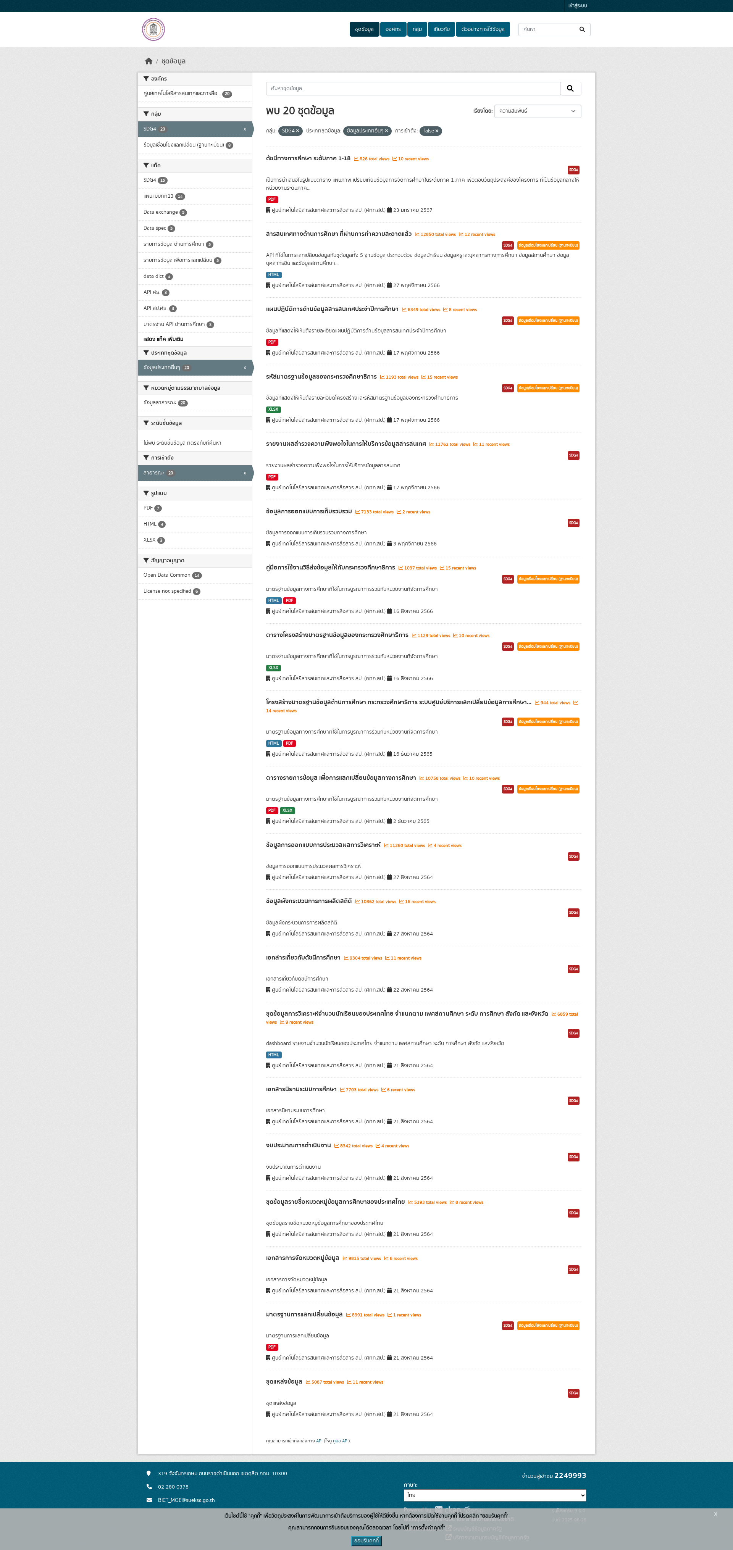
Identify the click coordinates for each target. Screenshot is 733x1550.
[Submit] (583, 29)
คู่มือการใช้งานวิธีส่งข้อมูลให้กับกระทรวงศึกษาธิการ (331, 568)
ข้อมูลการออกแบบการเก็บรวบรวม (310, 511)
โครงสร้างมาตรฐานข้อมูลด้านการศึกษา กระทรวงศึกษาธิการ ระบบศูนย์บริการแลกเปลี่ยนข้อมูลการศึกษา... (399, 702)
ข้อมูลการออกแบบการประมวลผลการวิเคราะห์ (324, 845)
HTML (273, 275)
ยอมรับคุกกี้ (366, 1541)
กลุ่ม (417, 29)
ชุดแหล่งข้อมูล (285, 1382)
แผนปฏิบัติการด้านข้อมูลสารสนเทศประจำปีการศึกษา (333, 309)
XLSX (273, 409)
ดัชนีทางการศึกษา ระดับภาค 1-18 (309, 158)
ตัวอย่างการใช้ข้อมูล (483, 29)
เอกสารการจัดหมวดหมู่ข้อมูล (303, 1258)
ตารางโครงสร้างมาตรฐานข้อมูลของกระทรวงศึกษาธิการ (338, 635)
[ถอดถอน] (297, 131)
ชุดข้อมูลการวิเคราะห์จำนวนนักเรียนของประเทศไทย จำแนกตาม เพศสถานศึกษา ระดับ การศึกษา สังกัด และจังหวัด (408, 1014)
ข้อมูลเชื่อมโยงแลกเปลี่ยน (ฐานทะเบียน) (548, 245)
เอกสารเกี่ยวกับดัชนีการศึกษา (304, 958)
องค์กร (393, 29)
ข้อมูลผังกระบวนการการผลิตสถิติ (310, 901)
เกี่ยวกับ (442, 29)
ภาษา (410, 1485)
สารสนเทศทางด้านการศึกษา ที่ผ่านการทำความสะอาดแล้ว (339, 234)
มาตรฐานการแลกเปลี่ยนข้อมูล (305, 1314)
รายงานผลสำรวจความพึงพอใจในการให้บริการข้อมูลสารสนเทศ (347, 444)
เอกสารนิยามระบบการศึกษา (302, 1089)
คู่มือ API (341, 1440)
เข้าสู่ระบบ (577, 6)
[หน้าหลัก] (149, 61)
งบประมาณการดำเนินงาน (299, 1145)
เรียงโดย (482, 111)
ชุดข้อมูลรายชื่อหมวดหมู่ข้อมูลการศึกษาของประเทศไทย (336, 1202)
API (319, 1440)
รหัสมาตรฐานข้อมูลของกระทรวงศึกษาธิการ (322, 377)
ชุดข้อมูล (364, 29)
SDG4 (573, 170)
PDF (272, 200)
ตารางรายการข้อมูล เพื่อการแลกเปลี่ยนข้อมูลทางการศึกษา (342, 778)
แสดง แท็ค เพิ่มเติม (163, 339)
